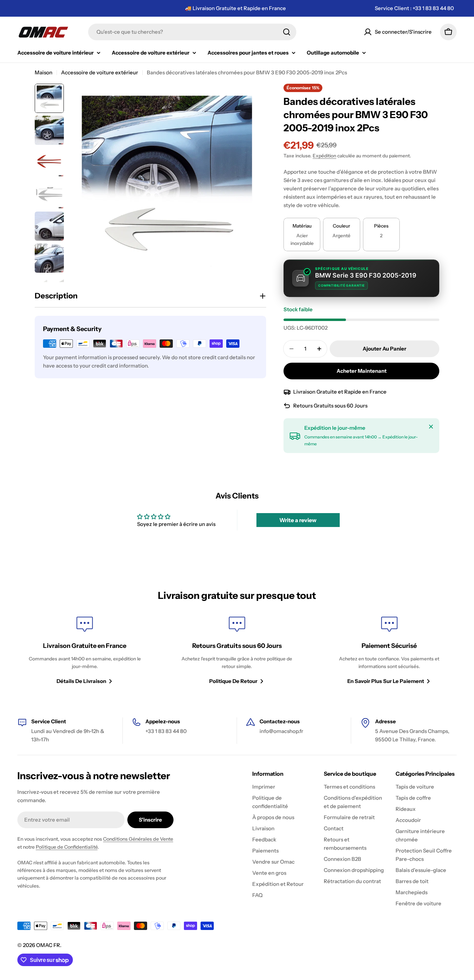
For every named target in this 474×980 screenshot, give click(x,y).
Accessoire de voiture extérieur (99, 72)
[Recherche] (286, 32)
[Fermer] (431, 426)
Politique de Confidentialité (67, 847)
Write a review (297, 520)
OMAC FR (48, 945)
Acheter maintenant (362, 371)
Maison (43, 72)
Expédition (324, 155)
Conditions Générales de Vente (138, 839)
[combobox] (192, 32)
